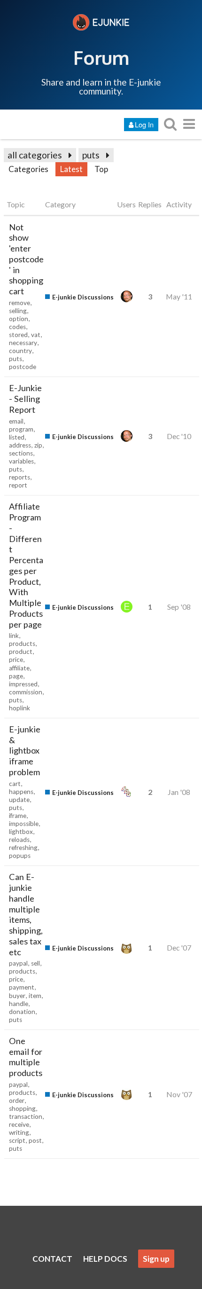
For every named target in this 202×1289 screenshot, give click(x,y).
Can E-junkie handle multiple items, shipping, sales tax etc (26, 914)
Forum (101, 57)
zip (38, 445)
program (21, 429)
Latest (71, 169)
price (16, 659)
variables (21, 461)
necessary (23, 342)
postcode (22, 366)
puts (91, 154)
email (16, 421)
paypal (18, 963)
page (16, 676)
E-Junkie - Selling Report (25, 399)
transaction (25, 1116)
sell (35, 963)
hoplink (19, 708)
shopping (22, 1108)
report (18, 485)
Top (101, 169)
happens (21, 791)
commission (25, 692)
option (18, 318)
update (19, 799)
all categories (35, 154)
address (20, 445)
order (16, 1100)
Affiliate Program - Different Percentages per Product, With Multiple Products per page (26, 565)
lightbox (21, 831)
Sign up (156, 1259)
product (20, 651)
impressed (23, 684)
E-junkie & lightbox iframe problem (24, 750)
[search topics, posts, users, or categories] (170, 124)
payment (21, 987)
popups (20, 855)
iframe (17, 815)
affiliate (19, 668)
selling (18, 310)
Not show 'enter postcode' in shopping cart (26, 259)
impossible (24, 823)
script (17, 1140)
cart (15, 783)
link (14, 635)
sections (21, 453)
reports (19, 477)
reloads (19, 839)
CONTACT (52, 1259)
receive (19, 1124)
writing (19, 1132)
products (22, 643)
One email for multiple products (25, 1057)
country (20, 350)
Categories (28, 169)
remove (19, 303)
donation (22, 1011)
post (35, 1140)
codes (17, 326)
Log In (144, 124)
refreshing (23, 847)
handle (18, 1003)
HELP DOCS (105, 1259)
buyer (17, 995)
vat (35, 334)
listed (16, 437)
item (35, 995)
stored (18, 334)
